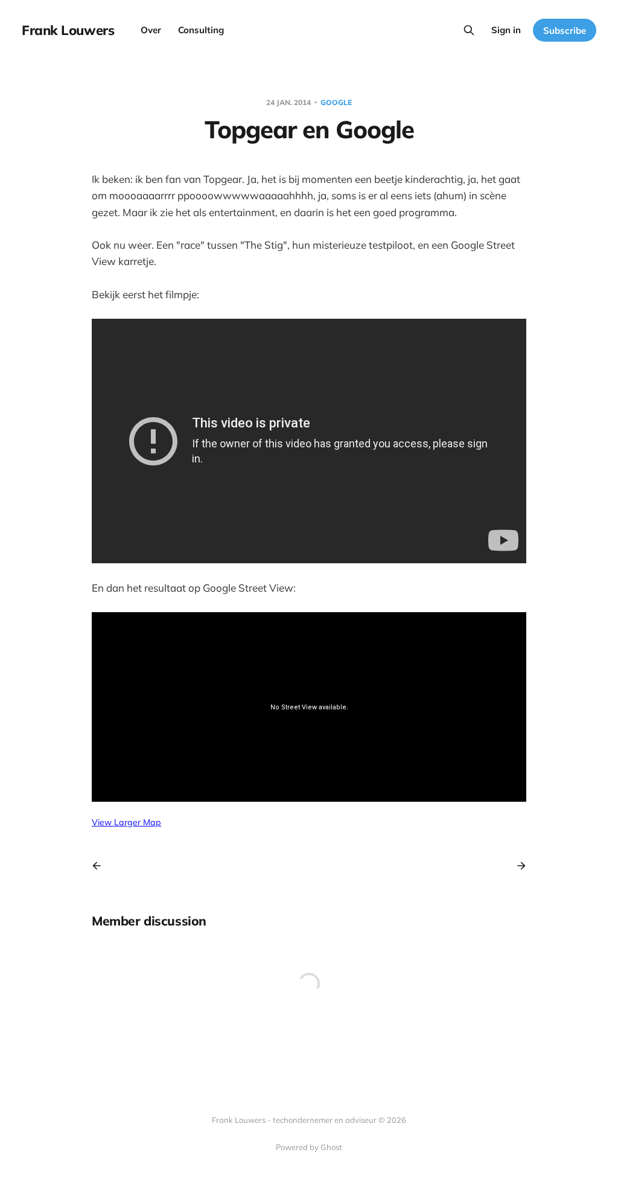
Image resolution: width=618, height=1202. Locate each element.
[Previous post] (101, 866)
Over (151, 30)
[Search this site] (469, 30)
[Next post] (517, 866)
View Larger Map (126, 822)
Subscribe (564, 30)
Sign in (506, 30)
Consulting (201, 30)
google (336, 102)
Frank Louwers (68, 30)
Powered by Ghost (309, 1147)
